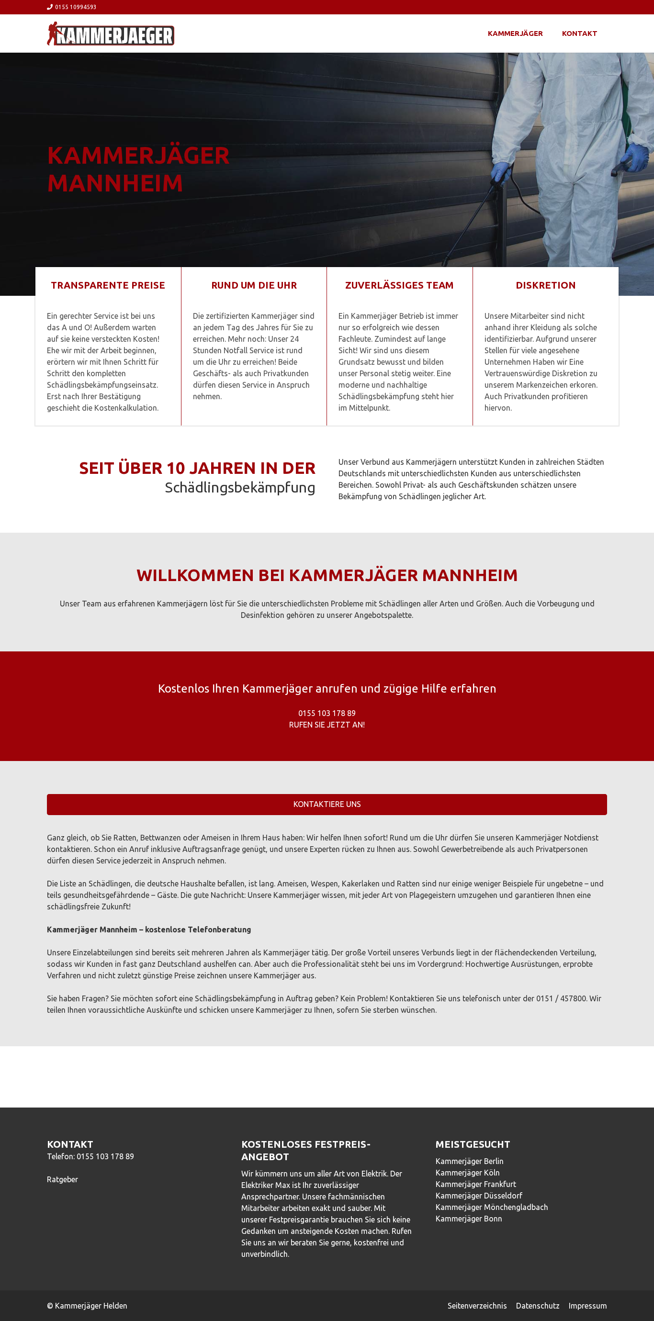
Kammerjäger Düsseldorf (479, 1195)
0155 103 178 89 (105, 1156)
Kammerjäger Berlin (470, 1161)
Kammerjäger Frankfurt (476, 1184)
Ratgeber (62, 1179)
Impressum (588, 1305)
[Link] (110, 33)
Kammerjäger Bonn (469, 1218)
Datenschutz (538, 1305)
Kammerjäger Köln (468, 1172)
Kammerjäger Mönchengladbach (492, 1207)
